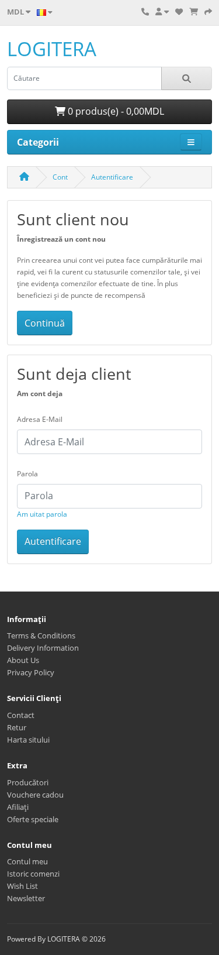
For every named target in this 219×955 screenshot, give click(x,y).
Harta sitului (28, 739)
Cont (60, 177)
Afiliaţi (18, 807)
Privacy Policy (30, 672)
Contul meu (27, 861)
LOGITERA (51, 49)
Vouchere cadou (35, 794)
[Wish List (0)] (179, 11)
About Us (23, 660)
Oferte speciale (32, 819)
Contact (20, 715)
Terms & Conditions (41, 635)
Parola (27, 474)
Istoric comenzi (33, 873)
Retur (16, 727)
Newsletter (26, 898)
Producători (27, 782)
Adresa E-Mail (39, 419)
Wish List (22, 886)
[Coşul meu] (193, 11)
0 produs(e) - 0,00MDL (114, 111)
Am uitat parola (42, 514)
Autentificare (112, 177)
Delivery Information (43, 648)
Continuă (45, 323)
